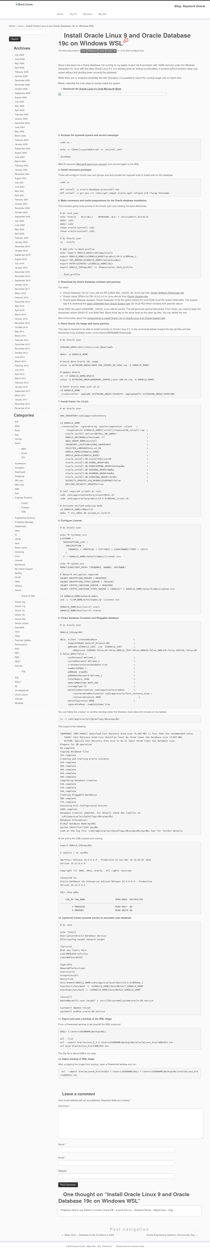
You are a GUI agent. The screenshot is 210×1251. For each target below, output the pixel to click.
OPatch (18, 585)
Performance (21, 644)
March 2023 (20, 161)
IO (16, 534)
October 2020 (21, 212)
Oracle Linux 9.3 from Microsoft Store (100, 88)
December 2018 (22, 271)
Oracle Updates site (137, 296)
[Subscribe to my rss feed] (59, 6)
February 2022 (21, 165)
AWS (23, 448)
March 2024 (20, 135)
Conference (20, 463)
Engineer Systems (23, 497)
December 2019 (22, 246)
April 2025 (19, 110)
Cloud (17, 443)
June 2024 (20, 127)
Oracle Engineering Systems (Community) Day (172, 1234)
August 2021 (21, 178)
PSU (17, 648)
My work (87, 14)
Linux (20, 26)
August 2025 (21, 97)
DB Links (19, 480)
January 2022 (21, 169)
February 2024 (21, 139)
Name (62, 1144)
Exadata (25, 507)
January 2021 (21, 203)
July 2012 (19, 369)
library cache (21, 547)
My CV (73, 14)
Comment (64, 1105)
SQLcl (18, 681)
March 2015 (20, 314)
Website (62, 1170)
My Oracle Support (24, 568)
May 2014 (19, 331)
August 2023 (21, 152)
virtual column (21, 694)
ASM (17, 426)
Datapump (19, 476)
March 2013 (20, 361)
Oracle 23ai (20, 618)
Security (19, 665)
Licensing (19, 551)
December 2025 (22, 80)
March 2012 (20, 378)
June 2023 (20, 156)
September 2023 (22, 148)
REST (18, 661)
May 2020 (19, 229)
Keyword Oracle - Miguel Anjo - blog (86, 1246)
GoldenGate (20, 526)
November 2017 (22, 288)
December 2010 (22, 403)
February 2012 (21, 382)
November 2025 (22, 84)
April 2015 (19, 310)
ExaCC (24, 503)
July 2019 (19, 263)
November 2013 (22, 348)
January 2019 (21, 267)
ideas (17, 530)
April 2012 (19, 374)
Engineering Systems (25, 517)
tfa (16, 686)
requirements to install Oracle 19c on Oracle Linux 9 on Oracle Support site (126, 318)
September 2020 (22, 216)
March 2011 (20, 395)
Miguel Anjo (138, 50)
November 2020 (22, 208)
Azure (24, 453)
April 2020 (19, 233)
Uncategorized (21, 690)
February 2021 (21, 199)
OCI (23, 457)
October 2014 (21, 327)
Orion (17, 631)
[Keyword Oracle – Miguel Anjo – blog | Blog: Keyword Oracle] (24, 4)
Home (60, 14)
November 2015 (22, 301)
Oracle (18, 590)
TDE (23, 671)
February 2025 (21, 114)
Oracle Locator (22, 623)
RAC (17, 652)
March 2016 (20, 293)
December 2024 (22, 122)
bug (16, 434)
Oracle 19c (20, 614)
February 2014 (21, 339)
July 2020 (19, 220)
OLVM (18, 577)
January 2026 (21, 76)
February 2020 (21, 237)
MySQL (18, 573)
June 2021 (20, 186)
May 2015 (19, 305)
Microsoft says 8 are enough (91, 164)
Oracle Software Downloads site (167, 292)
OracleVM (19, 627)
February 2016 (21, 297)
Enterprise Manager (24, 522)
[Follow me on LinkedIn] (64, 6)
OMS (17, 581)
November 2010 (22, 408)
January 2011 (21, 399)
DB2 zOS (19, 484)
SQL (17, 677)
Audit (17, 430)
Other (17, 635)
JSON (18, 539)
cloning (18, 438)
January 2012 (21, 386)
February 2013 (21, 365)
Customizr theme (137, 1246)
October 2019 (21, 250)
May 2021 (19, 191)
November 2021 (22, 173)
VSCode (19, 698)
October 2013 (21, 352)
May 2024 (19, 131)
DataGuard (20, 471)
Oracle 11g (20, 606)
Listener (18, 560)
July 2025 (19, 101)
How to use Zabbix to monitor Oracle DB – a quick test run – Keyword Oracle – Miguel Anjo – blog (122, 1210)
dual (17, 493)
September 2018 (22, 280)
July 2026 (19, 54)
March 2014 (20, 335)
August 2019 (21, 259)
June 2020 (20, 225)
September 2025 (22, 93)
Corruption (19, 467)
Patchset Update (23, 640)
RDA (17, 657)
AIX (16, 421)
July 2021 (19, 182)
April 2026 (19, 67)
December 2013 (22, 344)
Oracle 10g (20, 601)
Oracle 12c (20, 610)
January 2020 (21, 242)
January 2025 (21, 118)
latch (17, 543)
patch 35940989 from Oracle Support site (108, 303)
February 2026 (21, 71)
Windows (19, 703)
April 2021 (19, 195)
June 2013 (20, 357)
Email (61, 1157)
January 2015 (21, 318)
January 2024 (21, 144)
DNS (17, 488)
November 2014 (22, 322)
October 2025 (21, 88)
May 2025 (19, 105)
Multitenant (20, 564)
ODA (23, 511)
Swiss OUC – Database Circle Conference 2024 (88, 1234)
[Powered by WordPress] (113, 1245)
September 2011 (22, 391)
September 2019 (22, 254)
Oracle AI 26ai (28, 595)
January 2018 (21, 284)
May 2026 (19, 63)
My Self (102, 14)
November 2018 (22, 276)
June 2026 (20, 59)
